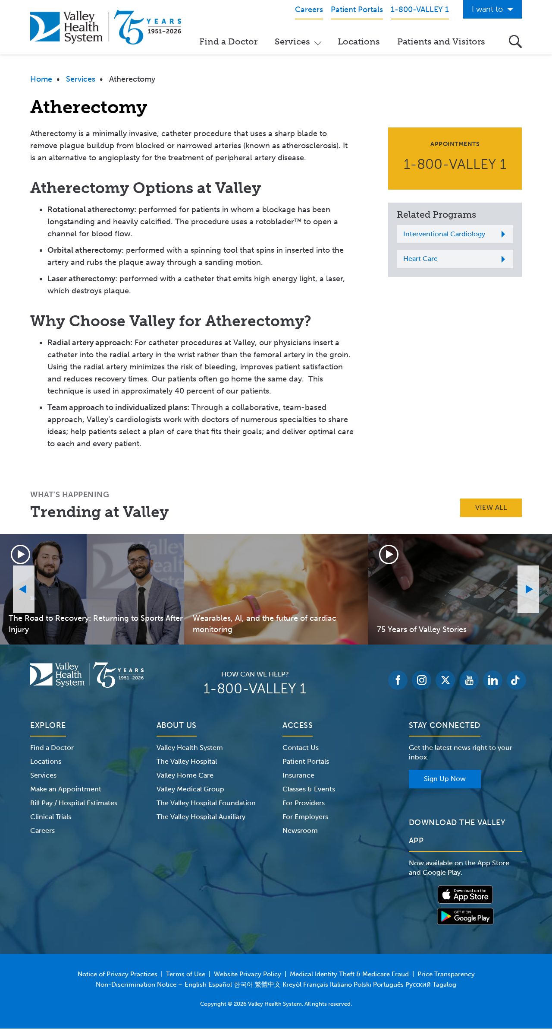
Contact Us (300, 747)
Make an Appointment (65, 789)
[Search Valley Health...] (515, 41)
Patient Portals (305, 761)
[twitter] (445, 680)
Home (41, 79)
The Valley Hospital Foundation (206, 803)
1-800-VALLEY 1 (455, 164)
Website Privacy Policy (247, 974)
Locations (359, 41)
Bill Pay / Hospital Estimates (73, 803)
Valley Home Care (185, 775)
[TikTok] (516, 680)
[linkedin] (492, 680)
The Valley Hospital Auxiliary (201, 817)
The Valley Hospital (187, 761)
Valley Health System (190, 747)
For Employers (305, 817)
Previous (23, 589)
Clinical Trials (50, 817)
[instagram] (421, 680)
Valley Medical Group (190, 789)
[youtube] (469, 680)
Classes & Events (308, 789)
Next (528, 589)
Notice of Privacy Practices (117, 974)
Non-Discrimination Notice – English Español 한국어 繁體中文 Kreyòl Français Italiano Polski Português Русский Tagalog (276, 984)
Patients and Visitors (441, 41)
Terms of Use (185, 974)
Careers (42, 830)
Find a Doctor (228, 41)
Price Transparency (446, 974)
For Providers (303, 803)
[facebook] (398, 680)
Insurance (298, 775)
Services (292, 41)
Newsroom (300, 830)
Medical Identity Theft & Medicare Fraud (349, 974)
